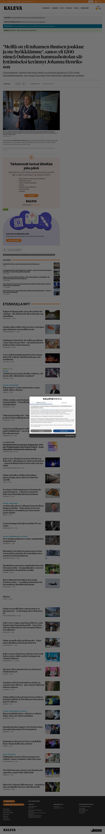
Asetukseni (64, 402)
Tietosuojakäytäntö (70, 435)
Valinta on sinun (41, 402)
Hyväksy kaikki (64, 431)
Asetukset (41, 431)
